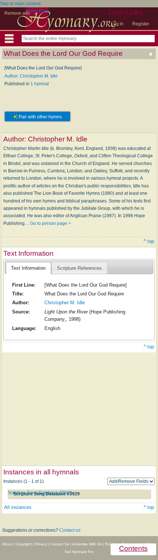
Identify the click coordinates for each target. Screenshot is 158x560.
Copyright (23, 544)
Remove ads (17, 13)
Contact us (69, 530)
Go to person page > (50, 223)
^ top (149, 241)
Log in (117, 23)
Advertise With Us (87, 544)
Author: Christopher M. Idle (31, 76)
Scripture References (79, 268)
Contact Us (59, 544)
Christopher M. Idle (64, 302)
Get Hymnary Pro (79, 552)
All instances (18, 507)
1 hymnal (39, 83)
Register (140, 23)
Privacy (41, 544)
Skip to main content (20, 3)
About (7, 544)
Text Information (28, 268)
